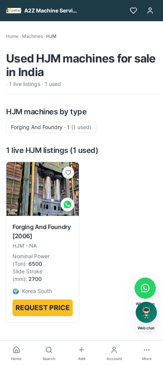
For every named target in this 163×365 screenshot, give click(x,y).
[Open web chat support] (146, 312)
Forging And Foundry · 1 (51, 127)
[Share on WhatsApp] (67, 204)
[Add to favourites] (68, 173)
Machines (32, 36)
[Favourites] (133, 10)
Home (12, 36)
